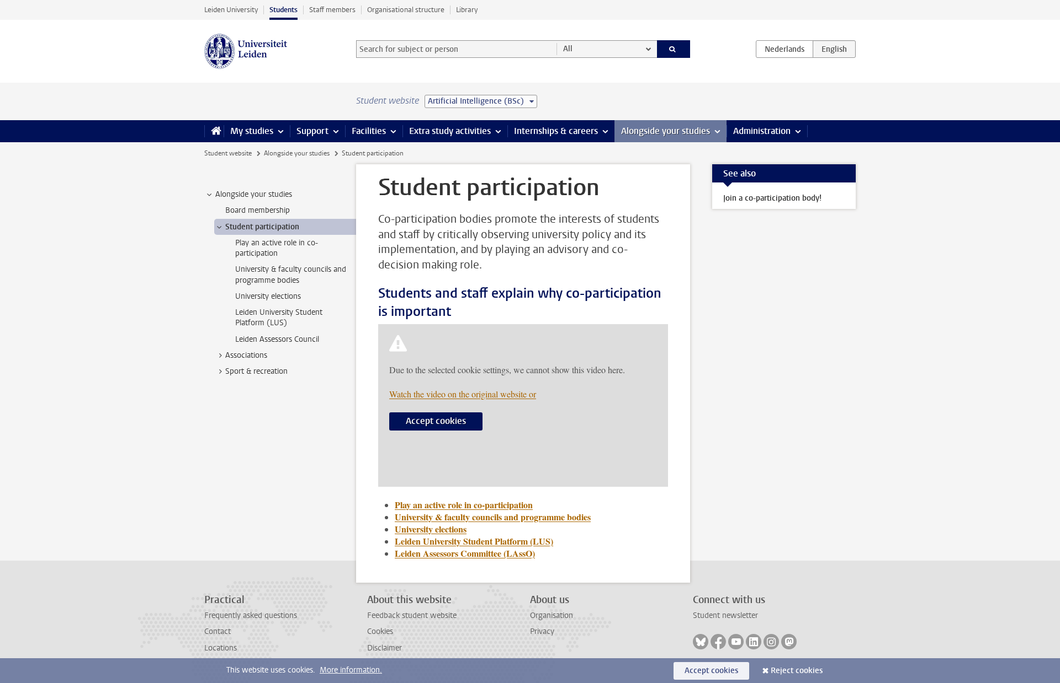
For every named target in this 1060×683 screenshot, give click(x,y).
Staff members (332, 9)
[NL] (784, 49)
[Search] (674, 49)
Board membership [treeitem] (257, 210)
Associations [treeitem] (246, 355)
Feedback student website (412, 615)
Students (283, 9)
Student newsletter (725, 615)
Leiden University (231, 9)
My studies (251, 131)
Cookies (380, 631)
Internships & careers (556, 131)
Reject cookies (797, 670)
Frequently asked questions (250, 615)
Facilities (369, 131)
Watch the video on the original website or (462, 394)
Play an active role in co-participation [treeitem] (276, 248)
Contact (217, 631)
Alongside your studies (665, 131)
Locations (220, 648)
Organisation (551, 615)
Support (312, 131)
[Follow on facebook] (718, 641)
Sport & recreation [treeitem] (256, 371)
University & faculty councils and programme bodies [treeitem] (290, 274)
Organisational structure (405, 9)
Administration (762, 131)
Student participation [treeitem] (262, 227)
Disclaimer (384, 648)
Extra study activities (450, 131)
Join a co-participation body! (772, 198)
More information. (351, 670)
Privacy (542, 631)
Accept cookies (436, 421)
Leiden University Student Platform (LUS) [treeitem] (278, 317)
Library (467, 9)
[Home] (214, 131)
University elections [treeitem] (268, 296)
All (568, 49)
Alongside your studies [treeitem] (253, 194)
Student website (228, 153)
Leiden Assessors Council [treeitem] (277, 339)
